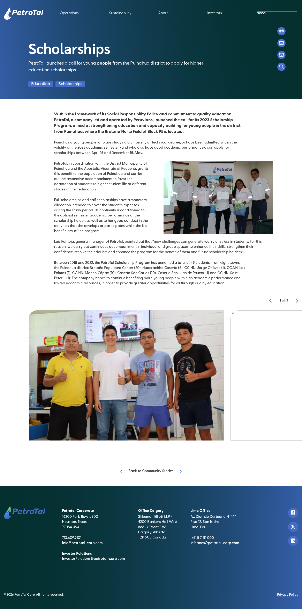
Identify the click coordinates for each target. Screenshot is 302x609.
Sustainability (120, 13)
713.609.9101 (71, 538)
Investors (214, 13)
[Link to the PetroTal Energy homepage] (23, 13)
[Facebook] (293, 513)
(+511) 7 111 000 (202, 538)
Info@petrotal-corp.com (82, 543)
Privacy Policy (287, 594)
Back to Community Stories (151, 471)
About (163, 13)
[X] (293, 527)
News (261, 13)
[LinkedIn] (293, 541)
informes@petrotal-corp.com (214, 543)
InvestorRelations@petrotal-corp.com (93, 559)
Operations (69, 13)
